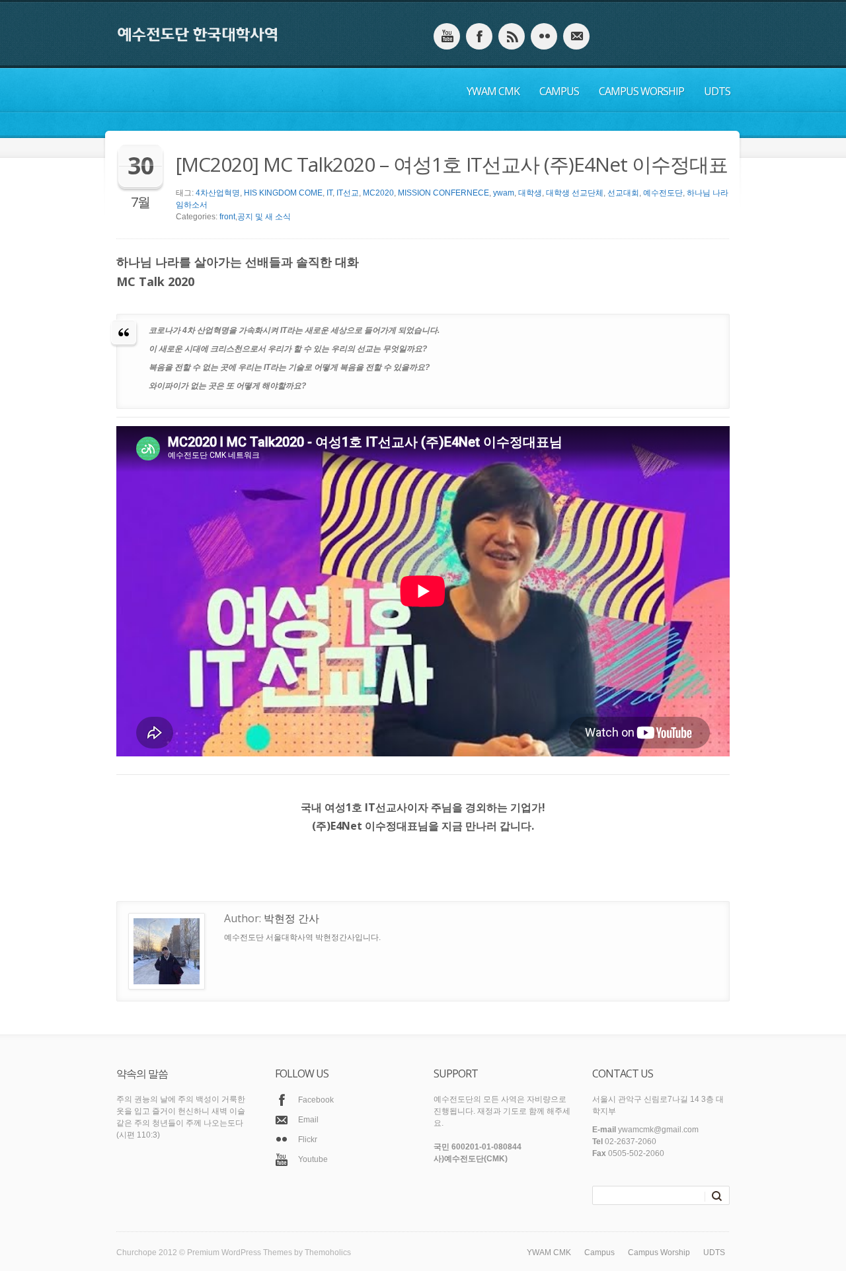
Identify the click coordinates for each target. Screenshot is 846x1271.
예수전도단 (663, 193)
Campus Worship (641, 91)
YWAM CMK (493, 91)
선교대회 (623, 193)
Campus (559, 91)
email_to (576, 36)
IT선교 (347, 193)
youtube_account (447, 36)
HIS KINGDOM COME (283, 193)
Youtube (313, 1159)
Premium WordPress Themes (239, 1252)
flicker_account (544, 36)
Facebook (316, 1100)
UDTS (717, 91)
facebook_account (479, 36)
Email (308, 1119)
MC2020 (378, 193)
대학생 (530, 193)
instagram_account (511, 36)
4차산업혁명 (218, 193)
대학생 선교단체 (574, 193)
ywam (503, 193)
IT (329, 193)
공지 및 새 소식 (264, 216)
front (227, 216)
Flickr (307, 1139)
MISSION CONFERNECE (443, 193)
